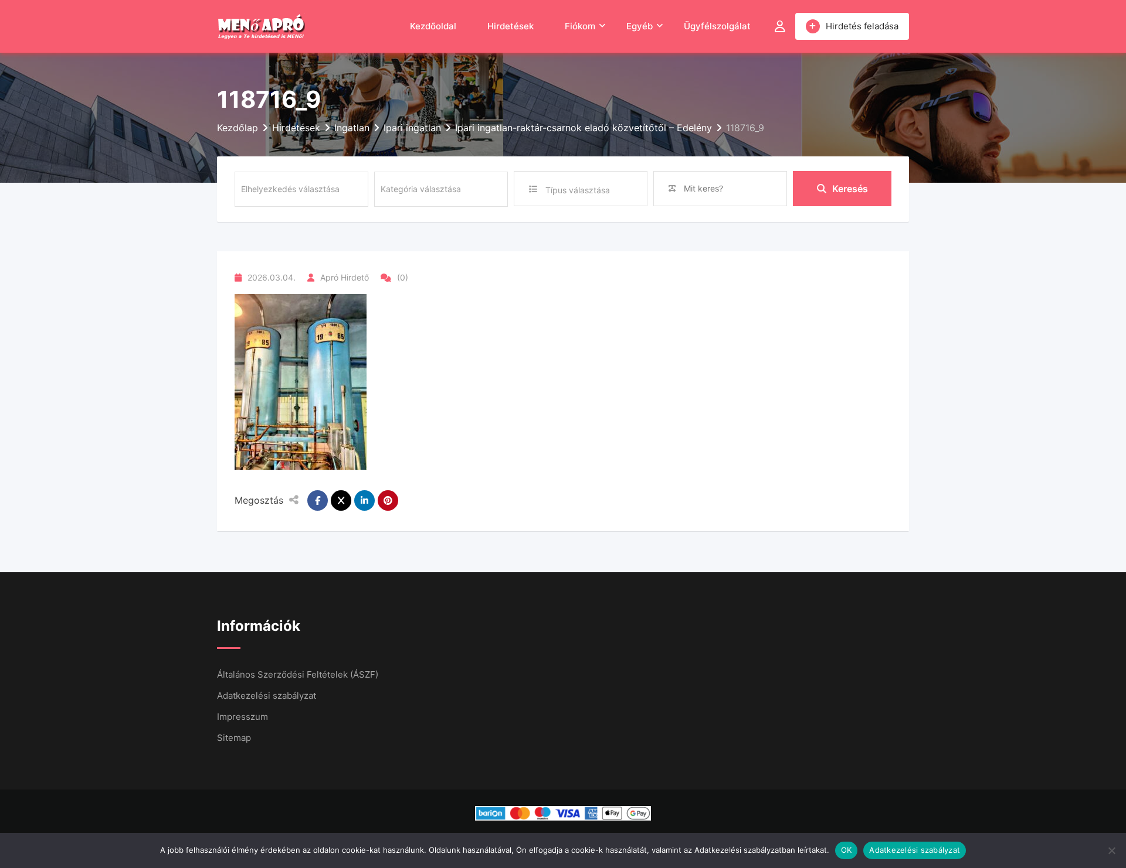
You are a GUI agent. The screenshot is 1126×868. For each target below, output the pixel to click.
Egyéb (639, 26)
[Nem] (1111, 850)
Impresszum (242, 716)
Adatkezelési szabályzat (266, 695)
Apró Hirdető (344, 277)
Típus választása (577, 190)
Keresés (850, 188)
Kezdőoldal (433, 26)
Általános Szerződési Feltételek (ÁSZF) (297, 674)
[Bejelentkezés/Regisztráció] (780, 26)
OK (846, 850)
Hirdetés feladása (862, 26)
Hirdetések (510, 26)
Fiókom (580, 26)
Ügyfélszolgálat (717, 26)
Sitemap (234, 737)
